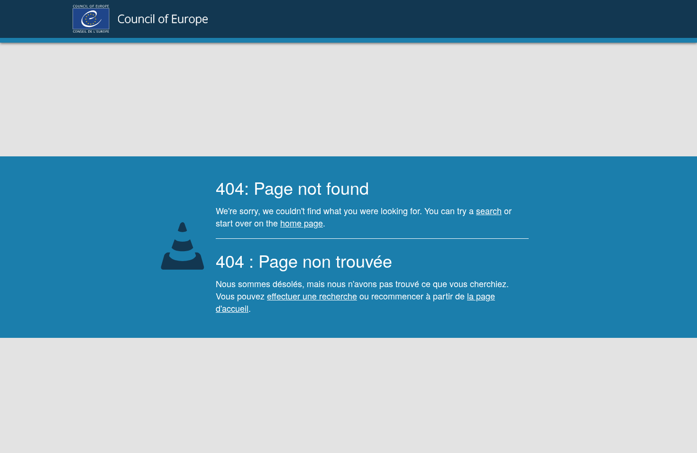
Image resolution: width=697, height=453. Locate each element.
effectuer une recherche (312, 296)
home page (301, 223)
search (489, 210)
